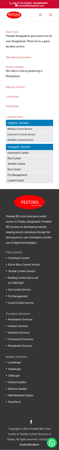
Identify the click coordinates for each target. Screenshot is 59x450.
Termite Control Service (21, 271)
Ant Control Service (19, 289)
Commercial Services (20, 339)
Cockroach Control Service (21, 134)
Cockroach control (18, 258)
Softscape (14, 375)
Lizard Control (16, 180)
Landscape (12, 96)
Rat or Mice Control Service (24, 264)
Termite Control (16, 163)
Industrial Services (19, 332)
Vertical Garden (15, 67)
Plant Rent (12, 32)
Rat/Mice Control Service (20, 140)
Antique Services (18, 326)
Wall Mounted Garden (18, 57)
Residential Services (20, 345)
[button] (52, 443)
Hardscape (12, 106)
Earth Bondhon (29, 444)
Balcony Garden (15, 87)
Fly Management (17, 175)
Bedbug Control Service (20, 128)
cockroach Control (18, 152)
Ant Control (14, 169)
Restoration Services (20, 319)
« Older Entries (14, 117)
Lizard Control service (21, 302)
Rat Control (14, 158)
